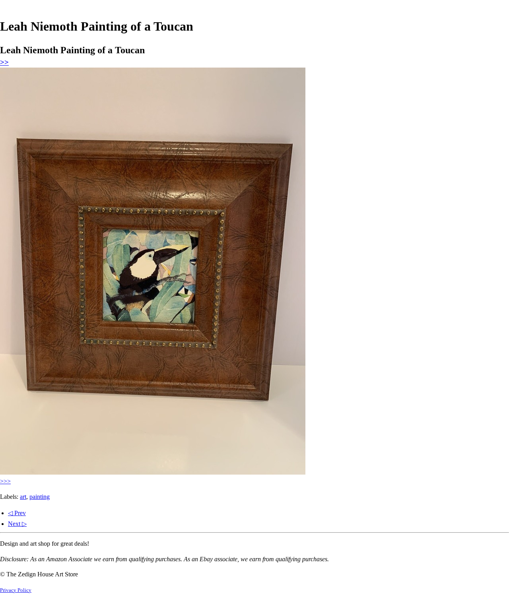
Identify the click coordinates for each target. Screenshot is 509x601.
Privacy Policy (15, 590)
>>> (5, 481)
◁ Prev (17, 513)
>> (4, 62)
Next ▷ (17, 523)
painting (39, 496)
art (23, 496)
